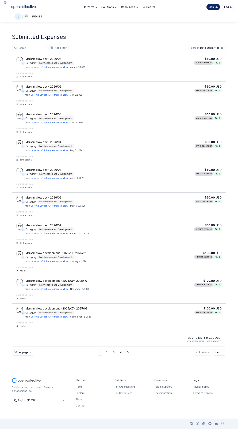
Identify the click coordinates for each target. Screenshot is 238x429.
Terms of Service (203, 392)
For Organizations (125, 386)
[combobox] (207, 48)
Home (79, 386)
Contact (80, 405)
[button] (35, 16)
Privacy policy (201, 386)
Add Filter (61, 47)
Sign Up (213, 6)
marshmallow (61, 67)
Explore (80, 392)
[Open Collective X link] (197, 423)
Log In (228, 6)
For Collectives (123, 392)
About (79, 399)
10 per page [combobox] (21, 352)
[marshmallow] (19, 60)
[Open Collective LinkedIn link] (191, 423)
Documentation (163, 392)
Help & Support (163, 386)
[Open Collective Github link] (210, 423)
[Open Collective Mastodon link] (203, 423)
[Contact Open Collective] (222, 423)
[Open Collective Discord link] (216, 423)
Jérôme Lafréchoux (41, 67)
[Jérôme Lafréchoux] (18, 16)
